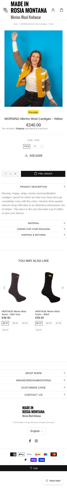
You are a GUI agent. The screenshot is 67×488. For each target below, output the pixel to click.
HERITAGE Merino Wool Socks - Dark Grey (14, 313)
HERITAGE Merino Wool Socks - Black (47, 313)
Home (16, 24)
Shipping (20, 128)
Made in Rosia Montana (29, 10)
